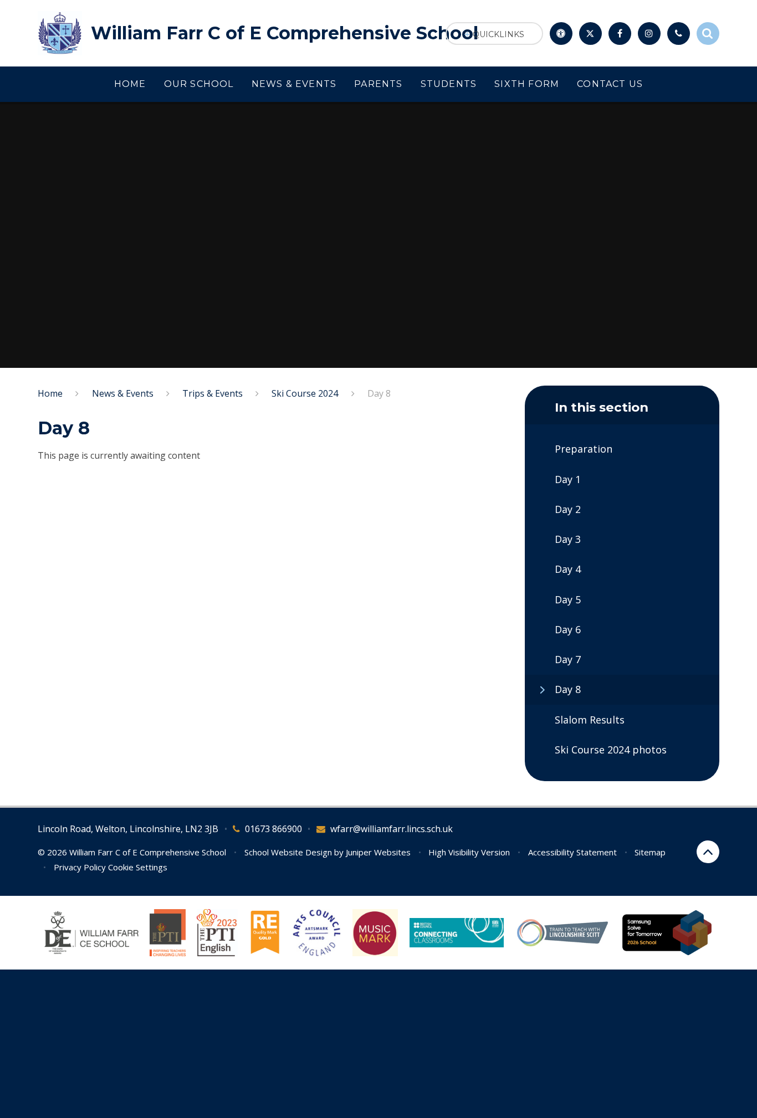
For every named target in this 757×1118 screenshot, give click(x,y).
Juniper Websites (378, 852)
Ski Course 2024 (305, 393)
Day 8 (379, 393)
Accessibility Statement (572, 852)
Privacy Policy (80, 867)
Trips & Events (212, 393)
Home (50, 393)
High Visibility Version (469, 852)
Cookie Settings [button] (137, 867)
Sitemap (650, 852)
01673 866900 (273, 829)
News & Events (123, 393)
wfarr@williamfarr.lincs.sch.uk (391, 829)
